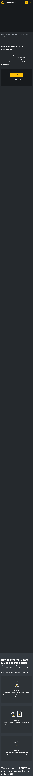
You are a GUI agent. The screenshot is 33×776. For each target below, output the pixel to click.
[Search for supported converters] (26, 2)
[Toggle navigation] (30, 2)
